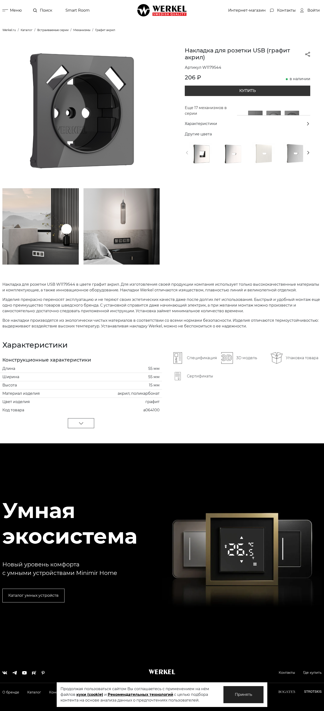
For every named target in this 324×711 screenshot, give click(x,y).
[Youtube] (24, 672)
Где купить (312, 672)
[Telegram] (14, 672)
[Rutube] (34, 672)
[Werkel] (162, 10)
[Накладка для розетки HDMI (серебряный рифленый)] (294, 153)
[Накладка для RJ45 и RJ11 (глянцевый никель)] (200, 153)
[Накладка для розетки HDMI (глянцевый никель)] (232, 153)
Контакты (287, 672)
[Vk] (4, 672)
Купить (247, 90)
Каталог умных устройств (33, 595)
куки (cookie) (89, 694)
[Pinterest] (43, 672)
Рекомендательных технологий (140, 694)
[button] (187, 152)
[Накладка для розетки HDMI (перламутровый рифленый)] (263, 153)
